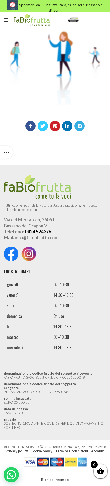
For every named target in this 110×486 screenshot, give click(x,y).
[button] (11, 474)
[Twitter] (43, 126)
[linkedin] (67, 126)
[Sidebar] (6, 152)
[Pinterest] (55, 126)
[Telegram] (79, 126)
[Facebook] (30, 126)
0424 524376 (38, 231)
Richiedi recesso (55, 479)
